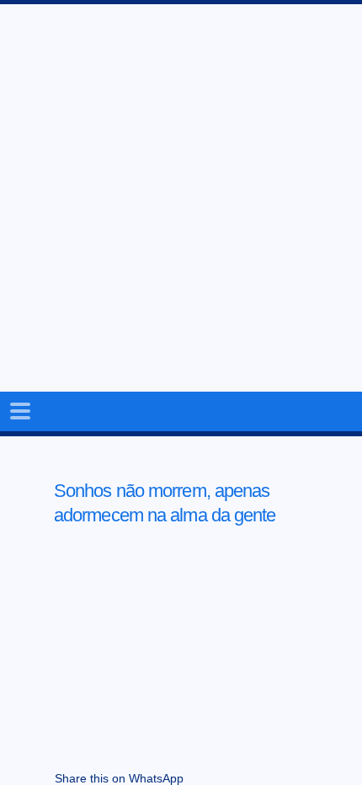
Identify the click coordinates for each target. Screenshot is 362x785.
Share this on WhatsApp (119, 778)
